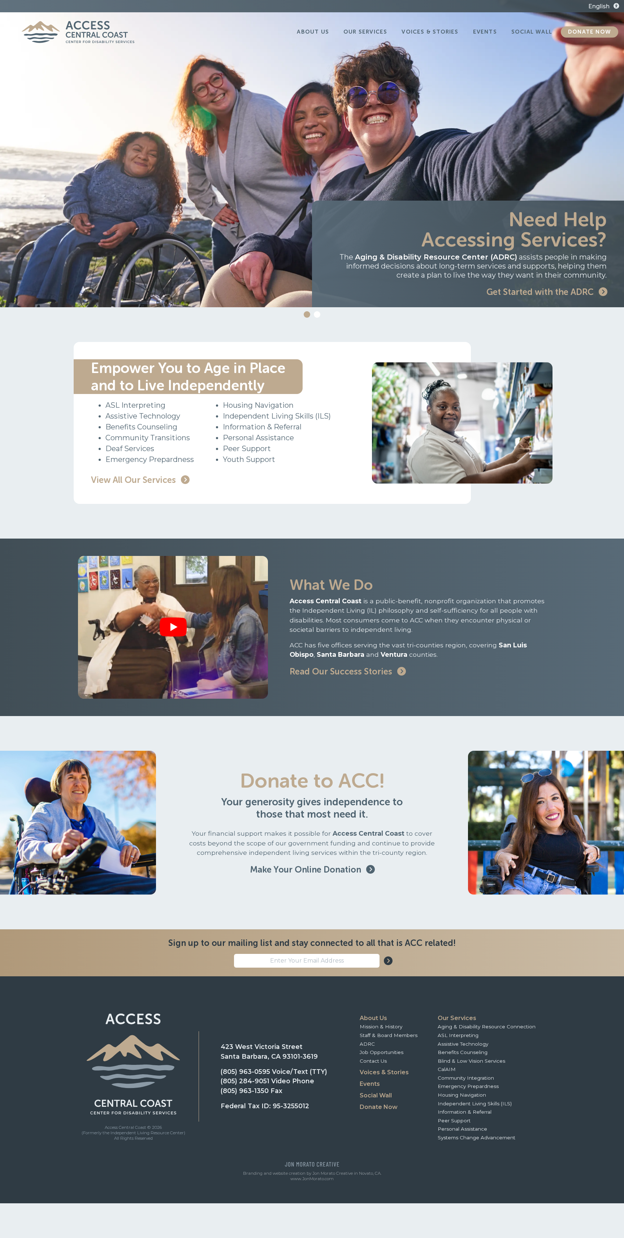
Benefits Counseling (463, 1052)
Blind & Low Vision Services (471, 1061)
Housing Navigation (462, 1095)
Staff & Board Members (388, 1035)
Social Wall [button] (531, 32)
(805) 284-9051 (245, 1081)
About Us (373, 1018)
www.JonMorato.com (312, 1178)
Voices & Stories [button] (430, 32)
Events (370, 1083)
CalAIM (447, 1069)
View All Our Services (134, 480)
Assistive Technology (463, 1044)
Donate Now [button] (589, 32)
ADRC (367, 1044)
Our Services (457, 1018)
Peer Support (454, 1120)
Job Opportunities (381, 1052)
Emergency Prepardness (468, 1086)
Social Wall (376, 1095)
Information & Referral (464, 1112)
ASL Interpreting (458, 1035)
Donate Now (379, 1107)
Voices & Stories (384, 1072)
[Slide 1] (307, 314)
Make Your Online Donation (306, 869)
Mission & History (381, 1026)
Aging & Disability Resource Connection (487, 1026)
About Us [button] (313, 32)
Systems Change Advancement (476, 1137)
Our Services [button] (365, 32)
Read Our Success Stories (342, 671)
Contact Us (373, 1061)
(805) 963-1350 (245, 1091)
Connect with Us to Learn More (532, 292)
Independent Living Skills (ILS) (475, 1103)
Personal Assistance (462, 1129)
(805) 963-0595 (245, 1071)
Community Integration (466, 1078)
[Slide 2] (317, 314)
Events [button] (485, 32)
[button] (579, 6)
